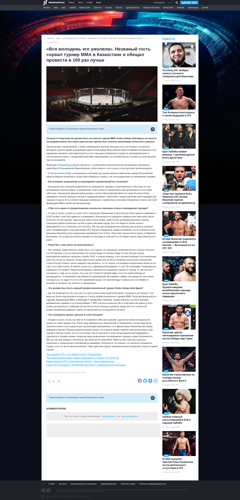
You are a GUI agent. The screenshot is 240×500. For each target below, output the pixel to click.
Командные (193, 8)
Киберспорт (84, 8)
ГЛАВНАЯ (49, 38)
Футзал (119, 8)
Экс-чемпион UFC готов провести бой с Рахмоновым (73, 354)
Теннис (108, 8)
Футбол (46, 8)
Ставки (89, 2)
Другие (205, 8)
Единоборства (132, 8)
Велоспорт (168, 8)
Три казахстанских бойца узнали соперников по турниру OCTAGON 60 (82, 358)
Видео (98, 2)
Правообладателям (109, 484)
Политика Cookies (128, 484)
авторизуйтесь (108, 416)
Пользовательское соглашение (84, 484)
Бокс (64, 8)
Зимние (180, 8)
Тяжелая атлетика (151, 8)
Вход (170, 2)
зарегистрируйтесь (129, 416)
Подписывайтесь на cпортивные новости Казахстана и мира (76, 129)
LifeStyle (98, 8)
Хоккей (72, 8)
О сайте (51, 484)
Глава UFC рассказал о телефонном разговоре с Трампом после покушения (85, 365)
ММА (56, 8)
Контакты (63, 484)
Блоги (80, 2)
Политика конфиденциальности (152, 484)
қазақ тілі (189, 2)
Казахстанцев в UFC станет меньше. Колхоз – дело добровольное (80, 361)
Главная (71, 2)
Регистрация (159, 2)
